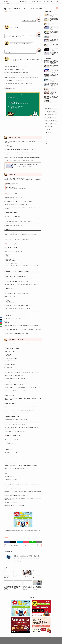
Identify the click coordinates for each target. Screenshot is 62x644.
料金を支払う (13, 101)
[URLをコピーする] (39, 542)
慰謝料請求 (49, 117)
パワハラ (50, 111)
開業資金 (46, 126)
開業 (52, 124)
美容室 (46, 121)
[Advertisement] (22, 125)
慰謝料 (46, 117)
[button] (7, 542)
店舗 (55, 114)
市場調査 (53, 114)
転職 (46, 143)
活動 (46, 141)
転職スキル (46, 124)
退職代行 (6, 11)
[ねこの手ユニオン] (8, 1)
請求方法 (56, 121)
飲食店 (51, 126)
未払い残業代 (53, 117)
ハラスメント (46, 111)
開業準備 (56, 124)
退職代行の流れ (12, 97)
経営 (51, 120)
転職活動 (50, 124)
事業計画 (54, 111)
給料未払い (54, 120)
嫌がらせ (46, 114)
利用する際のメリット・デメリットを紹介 (16, 106)
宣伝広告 (49, 114)
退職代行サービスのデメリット (15, 108)
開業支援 (47, 139)
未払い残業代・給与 (48, 132)
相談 (49, 120)
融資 (50, 121)
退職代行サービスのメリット (15, 107)
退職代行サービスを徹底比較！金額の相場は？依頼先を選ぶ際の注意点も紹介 (26, 164)
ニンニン (8, 560)
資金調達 (46, 123)
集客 (48, 126)
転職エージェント (53, 123)
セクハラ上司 (53, 108)
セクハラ (49, 108)
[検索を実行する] (57, 8)
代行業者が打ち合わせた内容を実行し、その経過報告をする (19, 103)
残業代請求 (46, 120)
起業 (48, 123)
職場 (48, 121)
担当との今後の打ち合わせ (15, 102)
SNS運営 (46, 108)
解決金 (53, 121)
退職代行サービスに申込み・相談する (16, 98)
